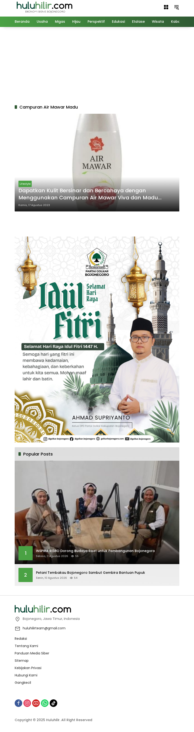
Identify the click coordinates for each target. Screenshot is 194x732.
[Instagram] (27, 703)
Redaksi (21, 638)
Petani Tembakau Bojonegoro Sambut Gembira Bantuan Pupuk (90, 572)
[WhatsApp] (44, 703)
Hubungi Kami (26, 675)
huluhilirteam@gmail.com (44, 628)
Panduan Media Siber (32, 653)
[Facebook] (18, 703)
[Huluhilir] (44, 6)
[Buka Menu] (166, 7)
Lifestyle (25, 184)
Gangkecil (23, 682)
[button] (176, 7)
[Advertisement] (104, 65)
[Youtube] (36, 703)
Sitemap (22, 660)
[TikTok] (53, 703)
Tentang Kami (26, 646)
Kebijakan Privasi (28, 668)
